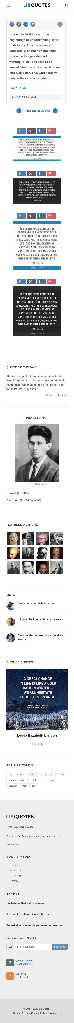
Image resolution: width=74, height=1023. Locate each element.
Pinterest (14, 880)
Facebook (15, 865)
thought (13, 785)
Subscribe (59, 946)
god (50, 774)
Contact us (12, 843)
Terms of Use (20, 1013)
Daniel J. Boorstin (56, 395)
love (19, 774)
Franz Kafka (17, 88)
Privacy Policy (39, 1013)
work (34, 780)
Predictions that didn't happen (36, 603)
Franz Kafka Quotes (37, 110)
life (10, 774)
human (12, 780)
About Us (55, 1013)
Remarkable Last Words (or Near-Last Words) (34, 925)
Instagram (15, 870)
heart (52, 780)
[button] (66, 4)
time (41, 774)
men (24, 785)
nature (30, 774)
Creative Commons (36, 484)
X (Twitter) (15, 875)
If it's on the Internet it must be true (39, 619)
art (43, 780)
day (34, 785)
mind (23, 780)
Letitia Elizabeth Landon (37, 735)
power (61, 774)
